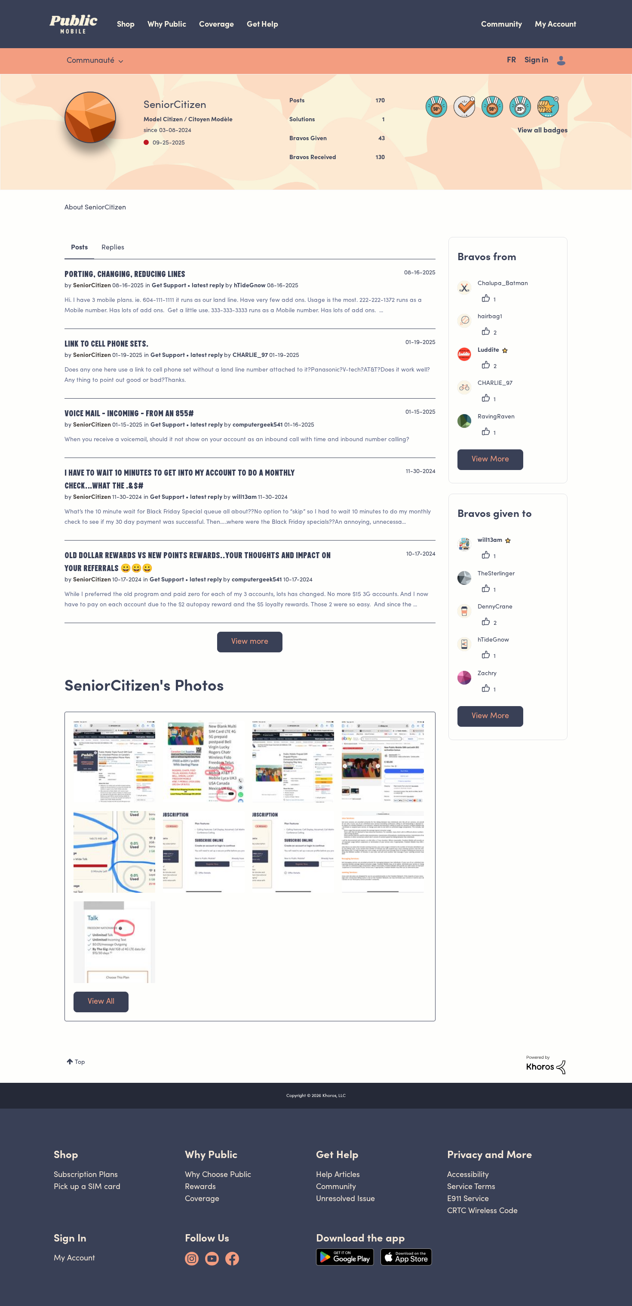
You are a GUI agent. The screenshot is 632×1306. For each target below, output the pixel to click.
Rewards (200, 1186)
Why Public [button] (211, 1154)
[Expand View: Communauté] (121, 61)
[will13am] (488, 549)
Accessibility (468, 1174)
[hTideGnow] (486, 649)
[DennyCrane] (488, 616)
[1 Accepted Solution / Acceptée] (464, 106)
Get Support (169, 286)
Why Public (166, 24)
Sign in (536, 61)
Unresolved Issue (345, 1198)
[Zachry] (480, 682)
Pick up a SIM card (87, 1186)
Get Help (262, 24)
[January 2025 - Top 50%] (436, 106)
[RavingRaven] (489, 426)
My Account (555, 24)
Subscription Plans (86, 1174)
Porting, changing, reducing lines (124, 273)
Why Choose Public (218, 1174)
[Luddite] (486, 359)
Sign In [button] (70, 1238)
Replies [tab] (112, 247)
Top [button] (80, 1063)
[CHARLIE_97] (488, 392)
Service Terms (471, 1186)
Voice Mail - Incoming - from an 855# (129, 413)
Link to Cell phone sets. (106, 343)
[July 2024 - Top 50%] (492, 106)
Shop (126, 24)
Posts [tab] (79, 247)
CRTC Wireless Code (482, 1210)
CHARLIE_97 (251, 356)
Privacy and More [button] (489, 1154)
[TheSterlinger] (489, 583)
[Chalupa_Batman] (495, 292)
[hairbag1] (483, 326)
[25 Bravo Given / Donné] (548, 106)
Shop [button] (66, 1154)
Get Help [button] (337, 1154)
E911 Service (468, 1198)
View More (490, 460)
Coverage (216, 24)
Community (501, 24)
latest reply (208, 286)
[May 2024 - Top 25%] (520, 106)
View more (249, 642)
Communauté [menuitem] (90, 61)
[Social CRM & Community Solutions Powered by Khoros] (546, 1065)
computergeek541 (258, 425)
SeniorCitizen (92, 286)
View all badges (543, 130)
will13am (245, 498)
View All (101, 1002)
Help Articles (338, 1174)
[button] (114, 761)
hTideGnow (250, 286)
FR (511, 61)
